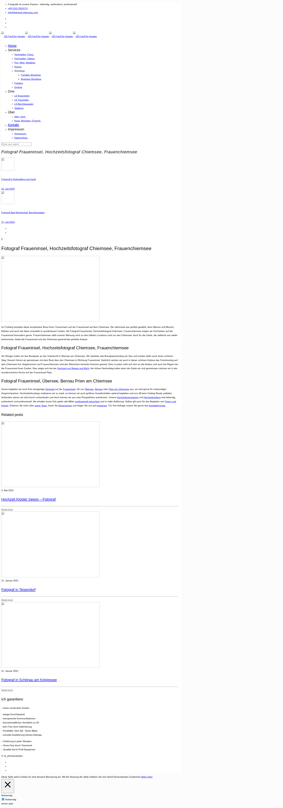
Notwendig (10, 799)
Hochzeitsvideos (152, 397)
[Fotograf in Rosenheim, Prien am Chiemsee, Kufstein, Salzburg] (49, 36)
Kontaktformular (157, 405)
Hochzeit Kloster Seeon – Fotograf (28, 499)
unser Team (41, 405)
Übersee (89, 389)
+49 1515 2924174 (18, 8)
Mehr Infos (146, 777)
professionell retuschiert (87, 401)
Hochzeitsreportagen (128, 397)
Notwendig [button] (6, 795)
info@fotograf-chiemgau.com (23, 12)
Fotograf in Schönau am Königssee (29, 680)
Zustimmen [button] (135, 777)
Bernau (99, 389)
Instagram (102, 405)
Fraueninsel (69, 389)
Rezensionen (65, 405)
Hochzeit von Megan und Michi (73, 368)
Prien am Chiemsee (119, 389)
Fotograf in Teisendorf (18, 590)
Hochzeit (49, 389)
